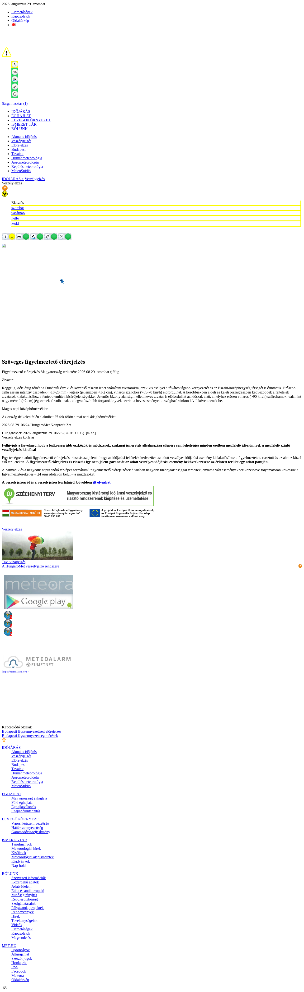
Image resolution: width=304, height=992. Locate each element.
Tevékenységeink (24, 921)
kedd (15, 223)
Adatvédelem (21, 886)
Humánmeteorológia (26, 158)
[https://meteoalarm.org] (37, 668)
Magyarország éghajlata (29, 798)
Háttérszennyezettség (27, 828)
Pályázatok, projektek (27, 908)
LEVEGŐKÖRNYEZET (31, 120)
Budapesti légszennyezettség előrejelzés (31, 731)
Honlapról (19, 963)
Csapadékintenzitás (25, 811)
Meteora (17, 976)
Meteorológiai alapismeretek (32, 857)
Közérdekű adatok (25, 882)
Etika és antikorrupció (27, 891)
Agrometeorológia (25, 162)
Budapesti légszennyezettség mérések (30, 736)
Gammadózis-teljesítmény (30, 832)
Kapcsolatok (20, 16)
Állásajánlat (20, 954)
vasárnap (18, 213)
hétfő (15, 218)
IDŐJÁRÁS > (13, 179)
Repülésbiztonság (24, 899)
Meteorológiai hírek (26, 848)
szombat (17, 208)
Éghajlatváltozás (23, 807)
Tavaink (17, 154)
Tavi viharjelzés (13, 562)
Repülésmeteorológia (27, 167)
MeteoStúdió (21, 171)
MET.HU (9, 946)
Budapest (18, 149)
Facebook (18, 971)
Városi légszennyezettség (30, 823)
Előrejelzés (19, 145)
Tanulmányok (21, 844)
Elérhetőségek (22, 12)
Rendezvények (22, 912)
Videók (16, 925)
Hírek (15, 916)
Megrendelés (21, 938)
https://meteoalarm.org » (15, 671)
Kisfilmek (18, 853)
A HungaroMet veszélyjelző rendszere (30, 566)
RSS (14, 967)
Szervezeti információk (28, 878)
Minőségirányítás (24, 895)
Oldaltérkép (20, 20)
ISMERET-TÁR (24, 124)
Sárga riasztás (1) (15, 103)
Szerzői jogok (21, 958)
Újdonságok (20, 950)
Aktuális (24, 137)
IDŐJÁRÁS (20, 112)
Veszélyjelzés (21, 141)
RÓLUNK (19, 129)
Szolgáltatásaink (23, 903)
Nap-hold (18, 866)
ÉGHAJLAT (21, 116)
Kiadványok (20, 861)
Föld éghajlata (22, 802)
